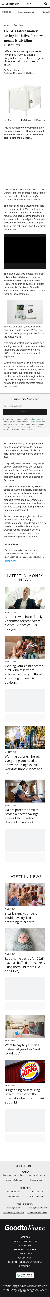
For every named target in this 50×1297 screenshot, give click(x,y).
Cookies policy (25, 1258)
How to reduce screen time (13, 1175)
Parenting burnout (13, 1208)
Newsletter (41, 120)
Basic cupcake (13, 1196)
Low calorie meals (37, 1196)
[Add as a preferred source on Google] (25, 1275)
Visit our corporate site (35, 1287)
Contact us (25, 1245)
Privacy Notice (35, 422)
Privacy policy (25, 1254)
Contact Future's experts (25, 1241)
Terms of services (33, 419)
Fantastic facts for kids (13, 1180)
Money (6, 25)
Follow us (27, 120)
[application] (25, 249)
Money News (18, 25)
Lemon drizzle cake (13, 1191)
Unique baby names (26, 12)
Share (10, 120)
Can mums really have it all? (13, 1213)
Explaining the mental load (37, 1208)
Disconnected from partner (37, 1213)
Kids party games (36, 1180)
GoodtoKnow (13, 70)
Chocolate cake (37, 1191)
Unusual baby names (37, 1175)
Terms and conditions (25, 1249)
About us (25, 1237)
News (31, 73)
